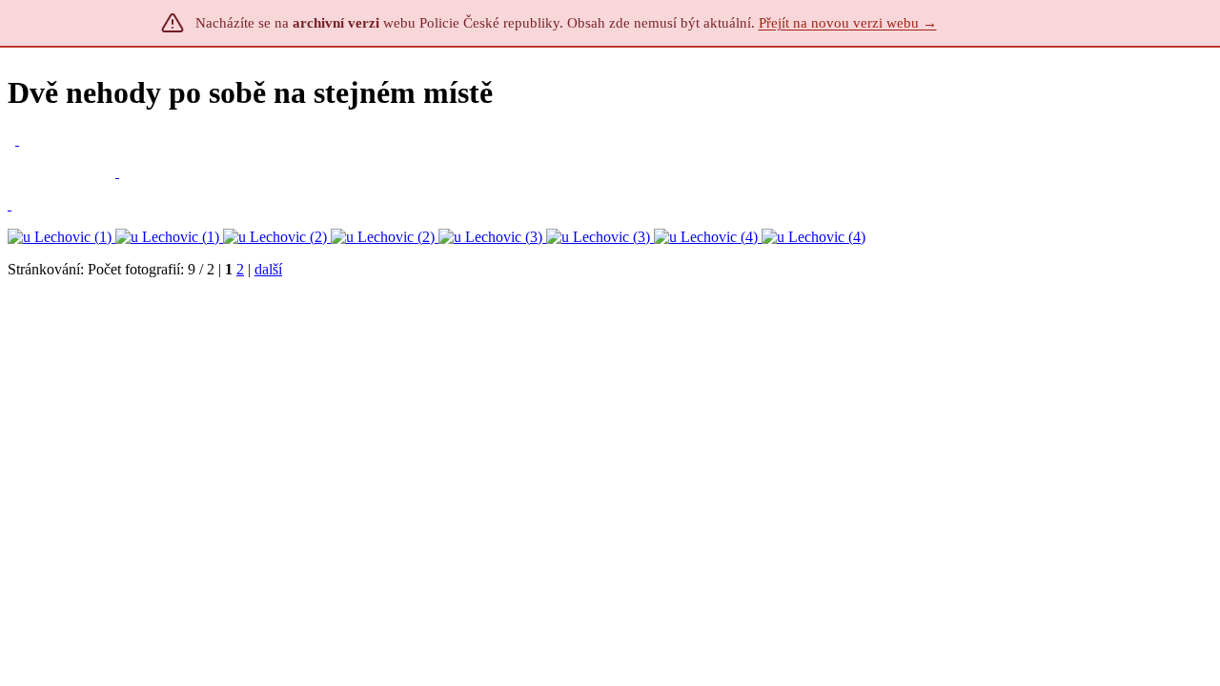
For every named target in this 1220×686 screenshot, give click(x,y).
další (268, 269)
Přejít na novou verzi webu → (848, 22)
